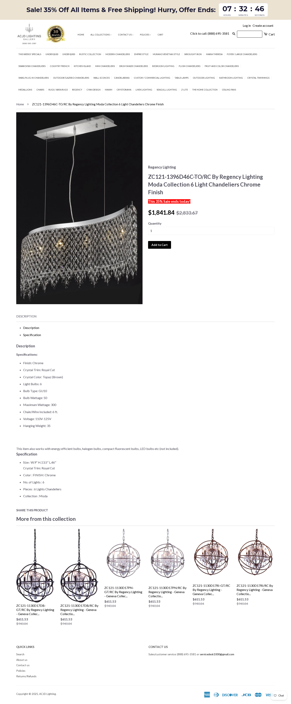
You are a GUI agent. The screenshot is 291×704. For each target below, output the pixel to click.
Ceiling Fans (229, 89)
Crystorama (124, 89)
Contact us (125, 34)
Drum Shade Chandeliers (133, 66)
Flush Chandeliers (189, 66)
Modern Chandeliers (118, 54)
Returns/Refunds (26, 676)
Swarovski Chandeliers (32, 66)
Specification (32, 335)
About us (21, 659)
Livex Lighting (144, 89)
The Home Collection (205, 89)
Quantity (155, 223)
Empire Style (141, 54)
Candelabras (121, 77)
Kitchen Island (82, 66)
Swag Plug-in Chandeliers (33, 77)
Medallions (25, 89)
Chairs (40, 89)
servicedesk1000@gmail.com (217, 654)
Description (26, 316)
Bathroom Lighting (231, 77)
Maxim (108, 89)
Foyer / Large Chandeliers (242, 54)
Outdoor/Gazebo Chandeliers (71, 77)
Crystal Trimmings (258, 77)
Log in (247, 25)
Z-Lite (184, 89)
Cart (160, 34)
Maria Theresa (214, 54)
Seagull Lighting (167, 89)
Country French (59, 66)
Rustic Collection (90, 54)
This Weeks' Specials (29, 54)
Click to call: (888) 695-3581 (209, 33)
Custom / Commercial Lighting (152, 77)
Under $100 (52, 54)
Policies (145, 34)
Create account (263, 25)
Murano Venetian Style (166, 54)
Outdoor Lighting (204, 77)
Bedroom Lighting (163, 66)
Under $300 (68, 54)
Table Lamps (181, 77)
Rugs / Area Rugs (58, 89)
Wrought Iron (193, 54)
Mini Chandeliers (105, 66)
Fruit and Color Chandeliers (222, 66)
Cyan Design (94, 89)
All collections (100, 34)
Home (81, 34)
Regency (77, 89)
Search (20, 654)
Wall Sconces (101, 77)
